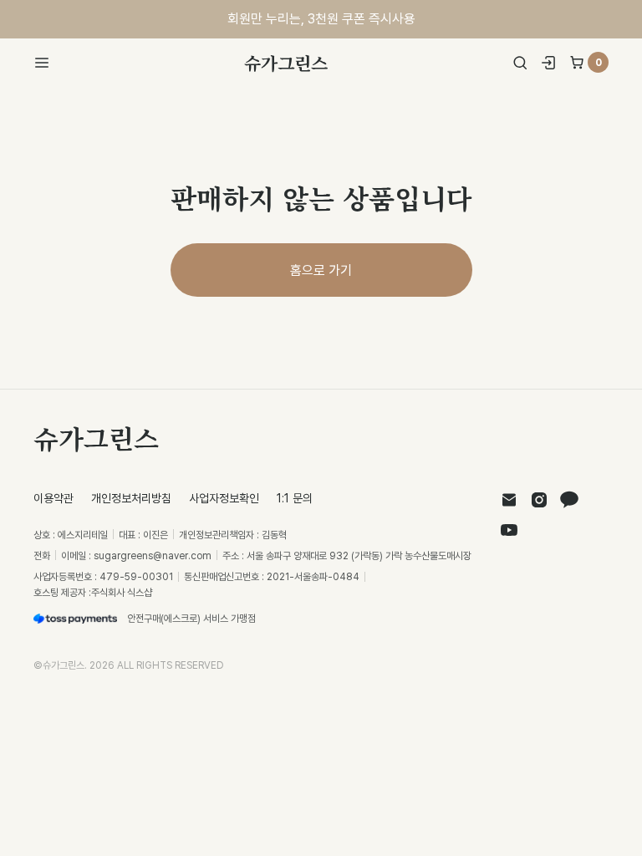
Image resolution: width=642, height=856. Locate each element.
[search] (520, 62)
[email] (509, 500)
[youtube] (509, 530)
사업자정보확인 (224, 498)
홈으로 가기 (321, 270)
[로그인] (548, 62)
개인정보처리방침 (131, 498)
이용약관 (53, 498)
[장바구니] (576, 62)
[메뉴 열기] (47, 62)
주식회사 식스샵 (121, 592)
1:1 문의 (295, 498)
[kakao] (569, 500)
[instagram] (539, 500)
